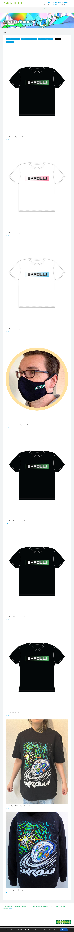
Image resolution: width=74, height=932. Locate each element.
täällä (55, 929)
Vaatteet (58, 39)
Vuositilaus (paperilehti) (13, 39)
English (10, 11)
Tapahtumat (63, 8)
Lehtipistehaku (32, 8)
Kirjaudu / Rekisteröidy (62, 2)
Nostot (52, 8)
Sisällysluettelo (46, 8)
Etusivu (4, 8)
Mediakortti (57, 8)
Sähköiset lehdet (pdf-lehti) (29, 39)
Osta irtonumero (24, 8)
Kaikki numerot (39, 8)
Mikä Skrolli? (10, 8)
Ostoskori (51, 2)
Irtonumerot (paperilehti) (46, 39)
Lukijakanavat (57, 5)
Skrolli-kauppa (17, 8)
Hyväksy (64, 929)
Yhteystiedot (5, 11)
